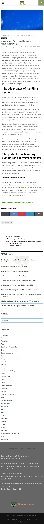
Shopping (4, 421)
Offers (3, 415)
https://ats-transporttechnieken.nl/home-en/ (18, 202)
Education (4, 365)
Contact (26, 522)
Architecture (5, 335)
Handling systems (7, 222)
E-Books (4, 362)
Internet (3, 391)
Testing (3, 427)
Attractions (4, 341)
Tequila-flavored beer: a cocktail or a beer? (15, 271)
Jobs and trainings (7, 394)
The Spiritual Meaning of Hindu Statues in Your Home (19, 290)
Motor (3, 412)
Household (4, 388)
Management (5, 403)
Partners (34, 519)
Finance (3, 374)
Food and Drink (6, 377)
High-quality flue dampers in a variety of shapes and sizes (19, 463)
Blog (2, 350)
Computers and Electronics (10, 359)
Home (7, 519)
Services (4, 418)
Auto (2, 344)
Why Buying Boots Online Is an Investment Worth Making (20, 301)
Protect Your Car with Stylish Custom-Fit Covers (17, 306)
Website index (18, 522)
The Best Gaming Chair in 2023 (11, 489)
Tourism (4, 430)
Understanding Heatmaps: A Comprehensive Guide (18, 280)
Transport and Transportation (11, 433)
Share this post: (16, 245)
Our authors (26, 519)
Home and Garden (7, 386)
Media (3, 409)
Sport (3, 424)
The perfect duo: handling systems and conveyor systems (24, 241)
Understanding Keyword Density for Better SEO (17, 285)
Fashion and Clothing (8, 371)
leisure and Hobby (7, 400)
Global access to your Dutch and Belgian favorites (18, 276)
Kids (2, 397)
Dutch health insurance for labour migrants (15, 456)
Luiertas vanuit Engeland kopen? (11, 473)
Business (4, 38)
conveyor (23, 188)
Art (2, 338)
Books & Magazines (7, 353)
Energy (3, 368)
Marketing (4, 406)
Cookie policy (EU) (16, 519)
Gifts (2, 380)
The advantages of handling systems (18, 239)
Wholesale (4, 439)
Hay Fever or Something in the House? (14, 266)
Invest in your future (17, 243)
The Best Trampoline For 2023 (10, 459)
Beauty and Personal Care (9, 347)
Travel (3, 436)
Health (3, 383)
